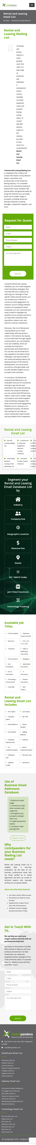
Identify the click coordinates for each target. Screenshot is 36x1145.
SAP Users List (6, 1121)
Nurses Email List (7, 1076)
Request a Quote (18, 838)
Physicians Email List (8, 1060)
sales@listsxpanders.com (12, 1047)
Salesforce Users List (8, 1124)
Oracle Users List (7, 1132)
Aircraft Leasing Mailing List (9, 443)
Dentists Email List (8, 1063)
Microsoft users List (8, 1127)
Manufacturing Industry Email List (12, 1101)
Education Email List (8, 1104)
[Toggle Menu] (32, 5)
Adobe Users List (7, 1119)
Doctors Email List (7, 1065)
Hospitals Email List (8, 1071)
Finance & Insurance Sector (10, 1096)
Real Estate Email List (8, 1093)
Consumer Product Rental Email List (22, 461)
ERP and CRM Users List (9, 1116)
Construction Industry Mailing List (12, 1088)
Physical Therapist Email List (11, 1068)
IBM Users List (6, 1129)
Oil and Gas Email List (9, 1099)
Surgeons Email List (8, 1073)
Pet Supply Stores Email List (11, 1091)
